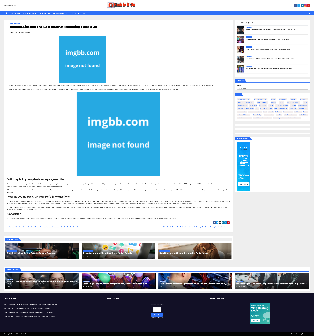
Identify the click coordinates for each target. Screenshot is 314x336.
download (293, 99)
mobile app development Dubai (246, 108)
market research (302, 105)
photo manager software (254, 111)
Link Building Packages (282, 105)
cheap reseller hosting (244, 99)
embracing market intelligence (245, 102)
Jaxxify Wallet (253, 105)
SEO (84, 13)
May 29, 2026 (12, 286)
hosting (281, 102)
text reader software (290, 114)
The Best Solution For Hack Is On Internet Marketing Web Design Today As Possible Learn (196, 227)
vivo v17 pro (256, 118)
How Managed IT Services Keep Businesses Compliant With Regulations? (271, 283)
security (271, 111)
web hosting (276, 118)
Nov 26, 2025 (165, 286)
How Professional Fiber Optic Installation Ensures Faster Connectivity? (193, 283)
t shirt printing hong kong (244, 118)
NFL (257, 108)
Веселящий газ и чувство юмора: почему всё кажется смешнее (115, 283)
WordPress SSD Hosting (294, 118)
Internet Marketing (60, 13)
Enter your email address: (157, 311)
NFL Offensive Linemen (266, 108)
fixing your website (262, 102)
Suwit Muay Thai (268, 114)
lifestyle (271, 105)
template (279, 114)
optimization (293, 108)
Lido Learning (262, 105)
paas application (242, 111)
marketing (27, 32)
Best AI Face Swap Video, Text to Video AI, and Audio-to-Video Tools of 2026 (42, 282)
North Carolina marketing (280, 108)
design (273, 99)
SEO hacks (278, 111)
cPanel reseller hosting (260, 99)
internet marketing (242, 105)
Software (75, 13)
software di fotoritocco (244, 114)
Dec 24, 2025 (88, 286)
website (284, 118)
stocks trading (257, 114)
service (305, 111)
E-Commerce (303, 99)
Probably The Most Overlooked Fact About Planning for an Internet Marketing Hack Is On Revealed (43, 227)
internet (22, 32)
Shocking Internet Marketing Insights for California (183, 253)
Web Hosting (45, 13)
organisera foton (302, 108)
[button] (309, 13)
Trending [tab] (252, 23)
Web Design (15, 13)
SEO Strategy (297, 111)
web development (266, 118)
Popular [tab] (245, 23)
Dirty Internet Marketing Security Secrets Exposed (31, 253)
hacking (273, 102)
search (265, 111)
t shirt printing (303, 114)
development (282, 99)
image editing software (293, 102)
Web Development (30, 13)
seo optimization (287, 111)
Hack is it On (161, 317)
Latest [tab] (240, 23)
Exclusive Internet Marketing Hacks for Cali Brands (107, 253)
